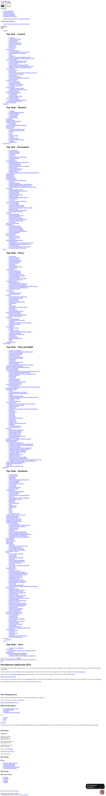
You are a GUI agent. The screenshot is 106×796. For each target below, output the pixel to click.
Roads (7, 552)
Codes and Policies (13, 93)
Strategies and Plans (13, 97)
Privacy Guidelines (13, 63)
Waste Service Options (14, 570)
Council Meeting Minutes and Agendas (18, 89)
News (4, 640)
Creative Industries (10, 120)
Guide (24, 674)
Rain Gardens (12, 419)
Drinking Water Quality (14, 611)
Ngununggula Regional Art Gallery (17, 276)
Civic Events (9, 290)
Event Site (11, 131)
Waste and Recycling (11, 568)
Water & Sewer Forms (14, 602)
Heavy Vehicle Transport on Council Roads (19, 565)
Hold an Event (9, 128)
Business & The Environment (16, 218)
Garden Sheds (12, 416)
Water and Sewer (10, 587)
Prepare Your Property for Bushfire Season (19, 162)
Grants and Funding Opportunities (17, 320)
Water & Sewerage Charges (15, 609)
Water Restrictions (13, 607)
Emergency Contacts (14, 527)
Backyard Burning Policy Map (16, 215)
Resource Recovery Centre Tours (16, 621)
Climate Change (10, 175)
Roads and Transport (11, 342)
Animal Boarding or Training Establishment (19, 498)
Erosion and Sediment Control (16, 220)
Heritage (8, 428)
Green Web (11, 181)
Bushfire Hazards (13, 167)
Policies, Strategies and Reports (13, 92)
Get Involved (9, 188)
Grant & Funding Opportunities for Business (16, 125)
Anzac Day (11, 291)
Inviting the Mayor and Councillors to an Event (20, 57)
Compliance (12, 631)
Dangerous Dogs (13, 505)
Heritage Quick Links (14, 437)
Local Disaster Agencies (14, 289)
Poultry (11, 511)
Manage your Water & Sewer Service (17, 595)
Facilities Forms (12, 303)
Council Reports (13, 94)
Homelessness (12, 335)
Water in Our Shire (10, 235)
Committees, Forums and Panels (16, 88)
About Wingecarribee (14, 50)
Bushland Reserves (10, 174)
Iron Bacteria (12, 222)
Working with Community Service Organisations (20, 322)
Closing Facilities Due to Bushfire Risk (18, 283)
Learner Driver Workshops (15, 563)
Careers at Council (10, 68)
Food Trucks (12, 415)
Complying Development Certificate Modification (20, 448)
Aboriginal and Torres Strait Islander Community (20, 331)
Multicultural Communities (15, 338)
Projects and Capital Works (12, 98)
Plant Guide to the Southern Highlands (18, 210)
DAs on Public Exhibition (12, 368)
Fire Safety (11, 399)
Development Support (11, 389)
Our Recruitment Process (15, 76)
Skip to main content (5, 1)
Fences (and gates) (13, 633)
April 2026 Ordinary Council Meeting (18, 654)
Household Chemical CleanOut (16, 579)
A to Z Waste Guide (13, 615)
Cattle (10, 504)
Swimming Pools (13, 309)
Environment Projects (11, 179)
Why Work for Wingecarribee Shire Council (19, 78)
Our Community (10, 326)
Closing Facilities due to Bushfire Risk (18, 296)
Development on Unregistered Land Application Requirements (23, 409)
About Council (9, 49)
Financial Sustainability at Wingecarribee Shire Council (21, 58)
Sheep (10, 512)
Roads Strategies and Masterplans (17, 560)
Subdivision (12, 424)
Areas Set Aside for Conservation (16, 206)
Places (4, 249)
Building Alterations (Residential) (16, 405)
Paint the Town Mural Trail (15, 279)
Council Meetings (10, 87)
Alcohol (11, 134)
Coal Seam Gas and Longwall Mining (18, 219)
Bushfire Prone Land (14, 406)
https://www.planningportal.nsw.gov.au (9, 702)
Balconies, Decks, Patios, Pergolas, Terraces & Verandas (22, 403)
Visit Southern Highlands (9, 765)
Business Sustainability (14, 232)
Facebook (5, 777)
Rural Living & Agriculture (12, 223)
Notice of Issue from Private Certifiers (17, 457)
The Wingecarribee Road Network (17, 561)
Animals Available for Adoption (16, 491)
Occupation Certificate (14, 453)
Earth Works (12, 412)
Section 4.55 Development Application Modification (21, 444)
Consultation (12, 321)
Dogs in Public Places (14, 503)
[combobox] (8, 21)
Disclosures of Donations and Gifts (17, 62)
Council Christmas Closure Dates (13, 518)
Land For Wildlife (13, 198)
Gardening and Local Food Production (18, 231)
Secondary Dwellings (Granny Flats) (17, 423)
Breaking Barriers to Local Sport (16, 334)
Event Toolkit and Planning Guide (17, 129)
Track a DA (9, 464)
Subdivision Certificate (14, 455)
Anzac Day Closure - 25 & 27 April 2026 (15, 514)
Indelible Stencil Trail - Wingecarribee (17, 278)
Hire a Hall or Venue (14, 300)
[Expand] (15, 87)
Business (5, 104)
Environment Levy (10, 176)
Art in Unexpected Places (15, 273)
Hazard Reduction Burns (15, 163)
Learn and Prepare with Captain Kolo (17, 285)
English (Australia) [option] (16, 24)
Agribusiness (9, 118)
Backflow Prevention (14, 589)
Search (2, 658)
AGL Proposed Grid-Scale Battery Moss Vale (19, 372)
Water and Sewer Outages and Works (17, 603)
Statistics (11, 329)
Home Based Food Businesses (16, 418)
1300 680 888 (9, 749)
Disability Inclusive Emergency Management (19, 537)
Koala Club (11, 200)
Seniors (11, 339)
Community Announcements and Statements (16, 653)
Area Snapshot (12, 124)
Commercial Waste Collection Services (18, 574)
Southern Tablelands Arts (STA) (16, 274)
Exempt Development (14, 385)
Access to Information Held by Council (18, 61)
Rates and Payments (11, 540)
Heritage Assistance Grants (15, 435)
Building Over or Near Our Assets (17, 590)
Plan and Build (6, 343)
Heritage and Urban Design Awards (17, 436)
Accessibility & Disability (15, 333)
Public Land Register (11, 102)
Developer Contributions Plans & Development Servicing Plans (23, 397)
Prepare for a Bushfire (14, 524)
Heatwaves (11, 530)
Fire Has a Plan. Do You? (15, 170)
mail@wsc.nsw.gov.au (9, 751)
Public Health (9, 543)
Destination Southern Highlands (13, 121)
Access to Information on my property (18, 392)
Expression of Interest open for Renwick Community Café (22, 655)
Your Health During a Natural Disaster (18, 535)
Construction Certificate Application (17, 450)
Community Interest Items (12, 370)
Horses (10, 508)
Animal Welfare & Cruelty (15, 499)
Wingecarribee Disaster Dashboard (17, 526)
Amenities (11, 137)
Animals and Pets (10, 490)
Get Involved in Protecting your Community (19, 166)
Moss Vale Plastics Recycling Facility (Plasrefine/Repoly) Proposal (24, 371)
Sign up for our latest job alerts (16, 74)
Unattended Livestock (14, 513)
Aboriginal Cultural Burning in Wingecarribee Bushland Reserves (24, 172)
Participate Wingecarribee (9, 764)
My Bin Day (12, 569)
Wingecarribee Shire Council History (17, 53)
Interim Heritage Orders (14, 433)
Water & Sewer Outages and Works (14, 612)
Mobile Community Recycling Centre (17, 581)
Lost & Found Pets (13, 494)
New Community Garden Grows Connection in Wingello (22, 650)
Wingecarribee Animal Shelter (16, 298)
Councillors (11, 55)
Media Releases (9, 651)
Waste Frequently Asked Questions (17, 572)
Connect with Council (11, 80)
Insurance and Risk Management (16, 139)
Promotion (11, 141)
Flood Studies (12, 239)
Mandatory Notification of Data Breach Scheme (20, 67)
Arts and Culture (10, 269)
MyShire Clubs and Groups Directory (17, 315)
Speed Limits (12, 566)
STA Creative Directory (14, 277)
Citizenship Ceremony (14, 294)
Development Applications (16, 674)
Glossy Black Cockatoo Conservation (17, 180)
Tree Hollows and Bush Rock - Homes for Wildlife (20, 207)
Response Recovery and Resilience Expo (18, 287)
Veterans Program (13, 79)
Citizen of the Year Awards (15, 292)
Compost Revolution (14, 622)
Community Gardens (14, 192)
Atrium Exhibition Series (15, 270)
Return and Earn (13, 620)
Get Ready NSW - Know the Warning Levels (19, 525)
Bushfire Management (11, 161)
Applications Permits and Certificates (14, 366)
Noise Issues (12, 634)
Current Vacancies (13, 70)
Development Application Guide (13, 384)
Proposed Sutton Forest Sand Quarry (17, 381)
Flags (10, 54)
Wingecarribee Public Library (10, 768)
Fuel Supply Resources (14, 375)
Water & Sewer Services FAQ (16, 608)
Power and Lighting (13, 135)
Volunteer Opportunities (14, 324)
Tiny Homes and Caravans (15, 425)
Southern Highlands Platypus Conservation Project (20, 184)
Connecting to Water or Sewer (16, 591)
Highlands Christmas (14, 328)
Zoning (11, 390)
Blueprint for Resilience (14, 282)
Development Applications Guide (8, 676)
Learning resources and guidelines (17, 618)
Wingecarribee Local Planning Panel (14, 466)
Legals (8, 793)
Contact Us (8, 639)
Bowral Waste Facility (14, 380)
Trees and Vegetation (11, 233)
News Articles (9, 649)
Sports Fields (12, 308)
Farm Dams (12, 414)
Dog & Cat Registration (14, 492)
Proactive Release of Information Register (18, 65)
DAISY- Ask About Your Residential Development (18, 367)
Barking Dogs (12, 500)
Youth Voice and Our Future (15, 227)
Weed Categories (13, 241)
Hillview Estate (12, 376)
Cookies (12, 793)
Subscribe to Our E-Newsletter (16, 84)
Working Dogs (12, 507)
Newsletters (6, 778)
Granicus (26, 794)
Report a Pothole (13, 556)
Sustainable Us (9, 224)
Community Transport (14, 330)
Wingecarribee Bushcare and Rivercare (18, 190)
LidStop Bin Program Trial (15, 626)
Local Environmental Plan (12, 440)
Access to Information (11, 59)
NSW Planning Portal (11, 441)
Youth (10, 341)
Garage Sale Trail (13, 616)
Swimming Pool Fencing (15, 401)
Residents (5, 467)
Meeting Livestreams (14, 91)
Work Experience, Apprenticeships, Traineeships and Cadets (23, 72)
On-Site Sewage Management (16, 596)
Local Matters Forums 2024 (15, 85)
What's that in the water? (14, 237)
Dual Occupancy (13, 411)
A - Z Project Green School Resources (18, 201)
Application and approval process (16, 130)
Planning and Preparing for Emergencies (18, 533)
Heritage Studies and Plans (15, 432)
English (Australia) (16, 18)
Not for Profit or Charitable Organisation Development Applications (24, 386)
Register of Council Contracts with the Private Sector (21, 66)
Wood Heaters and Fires (14, 427)
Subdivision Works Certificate (16, 454)
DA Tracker (98, 679)
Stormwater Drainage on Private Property (18, 393)
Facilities (8, 295)
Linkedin (5, 782)
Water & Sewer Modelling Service (17, 605)
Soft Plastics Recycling (14, 578)
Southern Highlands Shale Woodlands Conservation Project (22, 187)
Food (10, 133)
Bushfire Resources (13, 171)
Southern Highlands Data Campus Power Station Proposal (22, 373)
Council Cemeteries (13, 299)
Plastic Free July (13, 625)
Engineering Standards (14, 398)
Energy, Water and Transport (15, 228)
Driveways (11, 410)
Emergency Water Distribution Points (17, 600)
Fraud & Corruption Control (15, 96)
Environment (6, 143)
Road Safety (12, 559)
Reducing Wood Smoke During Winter (18, 635)
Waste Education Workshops (15, 624)
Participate (8, 317)
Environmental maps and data (16, 211)
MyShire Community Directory (13, 312)
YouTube (5, 779)
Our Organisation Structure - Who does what (19, 52)
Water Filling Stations (14, 599)
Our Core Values (13, 75)
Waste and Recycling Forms (15, 576)
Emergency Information (11, 522)
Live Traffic (12, 564)
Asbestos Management (14, 214)
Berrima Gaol (12, 377)
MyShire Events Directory (15, 313)
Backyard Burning (13, 630)
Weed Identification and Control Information (19, 244)
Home (2, 659)
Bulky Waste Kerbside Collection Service (18, 573)
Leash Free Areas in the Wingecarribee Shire (19, 495)
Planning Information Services (16, 396)
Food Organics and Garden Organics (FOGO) (19, 627)
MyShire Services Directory (15, 316)
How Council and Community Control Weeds (19, 246)
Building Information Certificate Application (19, 449)
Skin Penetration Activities (15, 547)
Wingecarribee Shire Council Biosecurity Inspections (21, 242)
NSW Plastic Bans (13, 617)
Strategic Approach (10, 126)
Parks (10, 304)
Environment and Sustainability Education (18, 197)
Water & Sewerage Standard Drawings (18, 604)
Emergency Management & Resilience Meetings (20, 534)
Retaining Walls (12, 422)
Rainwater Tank (13, 420)
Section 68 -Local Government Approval (18, 458)
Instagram (5, 781)
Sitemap (17, 793)
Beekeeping (12, 501)
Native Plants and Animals (12, 202)
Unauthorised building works (15, 637)
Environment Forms (10, 177)
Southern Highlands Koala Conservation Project (20, 185)
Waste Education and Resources (16, 585)
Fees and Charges (10, 538)
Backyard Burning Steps (14, 216)
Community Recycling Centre (16, 577)
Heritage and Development (15, 431)
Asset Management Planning (12, 516)
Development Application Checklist (11, 712)
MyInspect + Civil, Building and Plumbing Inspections (18, 438)
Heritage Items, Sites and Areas (16, 429)
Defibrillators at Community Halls (17, 302)
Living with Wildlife (13, 203)
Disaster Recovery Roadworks (16, 557)
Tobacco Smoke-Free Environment (17, 550)
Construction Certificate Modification (17, 451)
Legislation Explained (14, 245)
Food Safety (12, 544)
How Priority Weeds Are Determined (17, 248)
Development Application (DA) (16, 442)
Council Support (13, 142)
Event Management (13, 138)
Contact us (5, 638)
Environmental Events (14, 193)
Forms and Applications (14, 81)
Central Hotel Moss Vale (14, 379)
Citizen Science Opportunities (16, 194)
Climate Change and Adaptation (16, 229)
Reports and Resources (14, 183)
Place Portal (12, 325)
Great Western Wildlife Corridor (16, 205)
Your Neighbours (10, 629)
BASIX (11, 394)
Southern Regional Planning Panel (14, 463)
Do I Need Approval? (11, 402)
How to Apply (12, 71)
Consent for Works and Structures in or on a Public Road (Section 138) (25, 459)
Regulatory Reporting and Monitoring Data (19, 598)
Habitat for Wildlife (13, 196)
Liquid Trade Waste (13, 594)
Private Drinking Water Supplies (16, 548)
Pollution (8, 213)
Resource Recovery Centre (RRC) (17, 582)
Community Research (14, 318)
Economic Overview (11, 122)
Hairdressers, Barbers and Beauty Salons (18, 546)
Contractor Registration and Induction (17, 100)
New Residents (9, 539)
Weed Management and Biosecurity (14, 240)
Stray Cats (11, 496)
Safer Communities (13, 337)
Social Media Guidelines (14, 83)
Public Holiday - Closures (12, 551)
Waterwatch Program (14, 236)
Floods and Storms (13, 529)
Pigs (10, 509)
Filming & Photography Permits (13, 520)
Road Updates (12, 555)
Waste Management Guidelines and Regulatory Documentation (23, 586)
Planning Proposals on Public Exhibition (15, 462)
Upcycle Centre (12, 583)
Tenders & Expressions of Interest (14, 101)
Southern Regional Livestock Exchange (18, 307)
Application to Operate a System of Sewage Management (22, 461)
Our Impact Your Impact (14, 226)
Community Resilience (11, 281)
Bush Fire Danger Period (15, 164)
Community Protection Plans (15, 168)
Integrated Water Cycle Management (17, 592)
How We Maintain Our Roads (16, 553)
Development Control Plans (12, 388)
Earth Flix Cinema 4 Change (15, 189)
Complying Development (15, 446)
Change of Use (12, 407)
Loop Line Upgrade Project (15, 383)
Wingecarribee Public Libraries (16, 311)
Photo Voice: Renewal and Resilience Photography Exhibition (23, 286)
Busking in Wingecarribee (15, 272)
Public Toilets (12, 305)
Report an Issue (9, 542)
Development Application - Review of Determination (21, 445)
